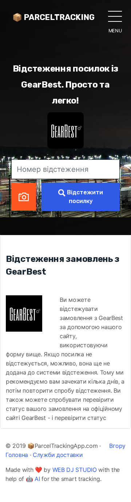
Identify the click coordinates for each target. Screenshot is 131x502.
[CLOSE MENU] (115, 16)
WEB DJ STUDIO (74, 469)
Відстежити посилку (84, 197)
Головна (16, 454)
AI (37, 478)
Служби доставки (58, 454)
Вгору (117, 445)
